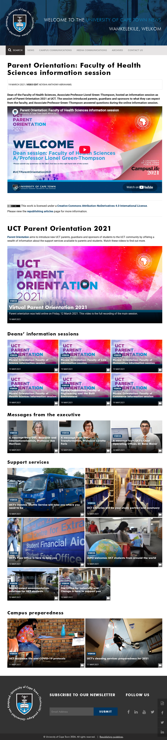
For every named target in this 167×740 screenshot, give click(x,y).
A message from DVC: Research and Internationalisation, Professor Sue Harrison (32, 440)
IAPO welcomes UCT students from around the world (121, 557)
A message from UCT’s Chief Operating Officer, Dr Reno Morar (135, 442)
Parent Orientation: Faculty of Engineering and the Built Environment (80, 393)
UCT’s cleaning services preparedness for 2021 (118, 658)
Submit (105, 711)
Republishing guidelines (111, 736)
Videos (13, 301)
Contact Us (135, 50)
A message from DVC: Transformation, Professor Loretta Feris (83, 440)
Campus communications (55, 50)
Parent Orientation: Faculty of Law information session (83, 361)
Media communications (92, 50)
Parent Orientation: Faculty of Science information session (28, 361)
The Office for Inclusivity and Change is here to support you (81, 590)
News (30, 50)
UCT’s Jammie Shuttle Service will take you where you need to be (44, 506)
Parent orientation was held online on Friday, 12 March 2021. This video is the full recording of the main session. (73, 313)
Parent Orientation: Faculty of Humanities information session (134, 361)
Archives (117, 50)
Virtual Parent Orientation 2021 (48, 307)
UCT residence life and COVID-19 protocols (37, 658)
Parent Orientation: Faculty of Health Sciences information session (32, 395)
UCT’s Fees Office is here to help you (33, 557)
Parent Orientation (18, 237)
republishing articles (40, 211)
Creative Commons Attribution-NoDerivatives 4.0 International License (102, 205)
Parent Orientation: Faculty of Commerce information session (133, 395)
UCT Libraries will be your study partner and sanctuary (123, 507)
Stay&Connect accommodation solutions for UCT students (29, 590)
